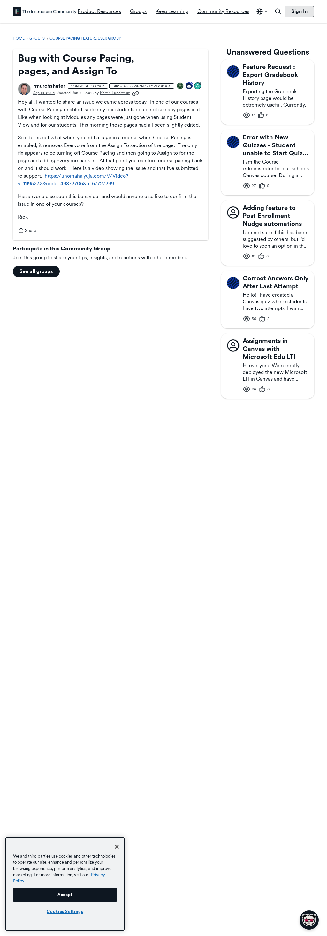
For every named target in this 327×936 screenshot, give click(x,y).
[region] (65, 884)
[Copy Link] (135, 93)
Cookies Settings (65, 911)
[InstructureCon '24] (180, 86)
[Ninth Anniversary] (189, 86)
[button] (24, 89)
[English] (45, 11)
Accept (64, 894)
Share (27, 231)
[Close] (117, 847)
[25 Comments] (198, 86)
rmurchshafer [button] (49, 86)
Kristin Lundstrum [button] (115, 93)
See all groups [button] (36, 271)
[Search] (278, 11)
